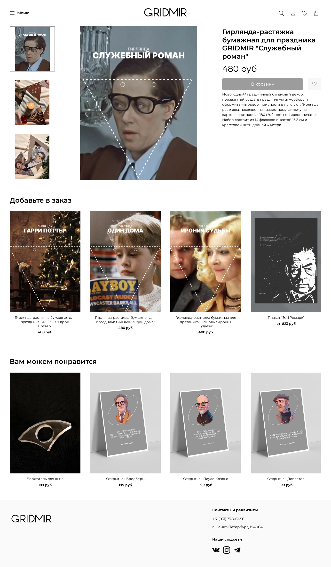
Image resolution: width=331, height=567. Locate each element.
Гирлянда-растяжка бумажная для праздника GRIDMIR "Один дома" (125, 319)
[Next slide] (32, 174)
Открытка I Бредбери (125, 479)
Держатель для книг (45, 479)
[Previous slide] (70, 103)
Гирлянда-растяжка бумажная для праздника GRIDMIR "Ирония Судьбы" (205, 321)
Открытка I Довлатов (286, 479)
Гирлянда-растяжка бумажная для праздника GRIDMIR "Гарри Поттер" (45, 321)
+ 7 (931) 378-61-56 (228, 519)
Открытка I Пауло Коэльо (205, 479)
